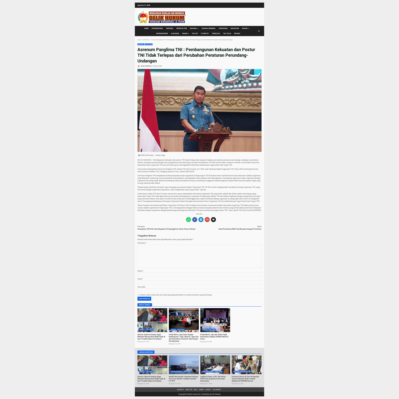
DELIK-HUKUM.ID (146, 66)
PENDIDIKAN (223, 28)
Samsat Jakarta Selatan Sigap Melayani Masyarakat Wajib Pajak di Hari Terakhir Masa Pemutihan (152, 320)
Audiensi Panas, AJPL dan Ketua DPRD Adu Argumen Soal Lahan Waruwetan (215, 364)
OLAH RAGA (175, 33)
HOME (146, 28)
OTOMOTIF (205, 33)
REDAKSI (237, 33)
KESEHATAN (235, 28)
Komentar (142, 243)
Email (140, 279)
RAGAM (184, 33)
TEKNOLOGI (216, 33)
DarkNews (205, 394)
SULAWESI (217, 389)
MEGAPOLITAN (181, 28)
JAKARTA (142, 329)
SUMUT (208, 389)
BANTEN (188, 389)
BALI (196, 389)
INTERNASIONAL (157, 28)
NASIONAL (169, 28)
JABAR (201, 389)
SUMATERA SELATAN (244, 371)
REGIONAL (193, 28)
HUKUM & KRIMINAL (209, 28)
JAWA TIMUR (187, 371)
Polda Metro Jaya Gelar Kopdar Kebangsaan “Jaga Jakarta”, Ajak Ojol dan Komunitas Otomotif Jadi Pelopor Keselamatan (184, 320)
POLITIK (195, 33)
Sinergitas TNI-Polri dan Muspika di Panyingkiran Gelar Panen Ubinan (166, 227)
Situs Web (141, 287)
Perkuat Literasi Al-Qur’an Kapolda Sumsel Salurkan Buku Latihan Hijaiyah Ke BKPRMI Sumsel (247, 364)
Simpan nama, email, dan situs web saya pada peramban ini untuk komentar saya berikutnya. (176, 295)
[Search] (259, 31)
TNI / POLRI (227, 33)
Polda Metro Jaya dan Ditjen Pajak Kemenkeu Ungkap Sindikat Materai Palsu (215, 320)
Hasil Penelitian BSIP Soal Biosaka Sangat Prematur (240, 227)
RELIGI (235, 371)
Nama (140, 271)
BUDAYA (245, 28)
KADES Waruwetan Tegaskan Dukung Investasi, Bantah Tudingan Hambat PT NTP (184, 364)
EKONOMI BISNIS (162, 33)
